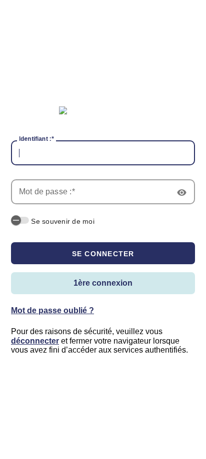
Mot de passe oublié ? (52, 310)
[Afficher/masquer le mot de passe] (183, 191)
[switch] (20, 220)
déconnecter (35, 341)
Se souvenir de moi (62, 221)
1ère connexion (103, 283)
